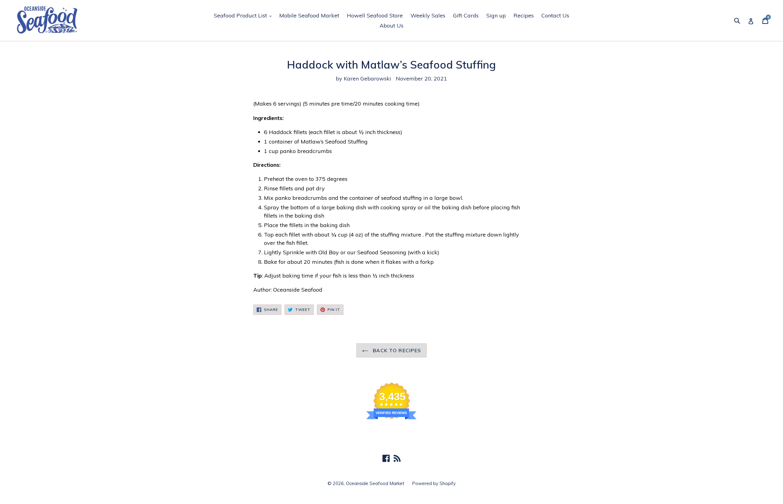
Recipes (524, 15)
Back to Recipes (396, 350)
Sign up (496, 15)
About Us (391, 25)
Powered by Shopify (434, 483)
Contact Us (555, 15)
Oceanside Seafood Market (375, 483)
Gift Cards (466, 15)
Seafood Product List (244, 15)
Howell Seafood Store (375, 15)
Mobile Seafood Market (309, 15)
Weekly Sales (427, 15)
